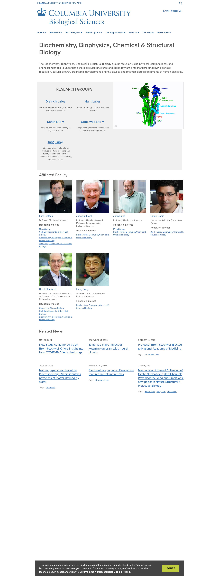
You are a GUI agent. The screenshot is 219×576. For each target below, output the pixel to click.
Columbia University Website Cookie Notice (104, 571)
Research (50, 387)
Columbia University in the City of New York (59, 3)
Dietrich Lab (54, 101)
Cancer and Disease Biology (51, 308)
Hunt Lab (91, 101)
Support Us (176, 10)
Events (166, 10)
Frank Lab (150, 391)
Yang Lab (161, 391)
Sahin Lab (54, 121)
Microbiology (45, 228)
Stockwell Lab (91, 121)
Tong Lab (54, 141)
